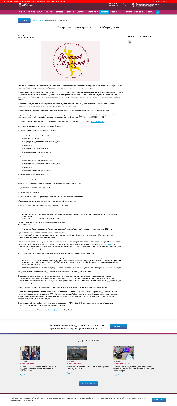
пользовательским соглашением (77, 398)
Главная (21, 12)
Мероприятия (92, 12)
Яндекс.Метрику (38, 398)
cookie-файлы (50, 398)
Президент (138, 12)
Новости (104, 12)
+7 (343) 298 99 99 (112, 4)
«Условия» (109, 244)
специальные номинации (47, 179)
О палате (31, 12)
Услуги (40, 12)
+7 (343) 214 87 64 (112, 6)
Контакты (149, 12)
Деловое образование (65, 12)
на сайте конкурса (97, 121)
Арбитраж (80, 12)
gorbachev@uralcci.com (54, 310)
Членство (49, 12)
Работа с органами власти (121, 12)
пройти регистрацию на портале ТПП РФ (37, 258)
